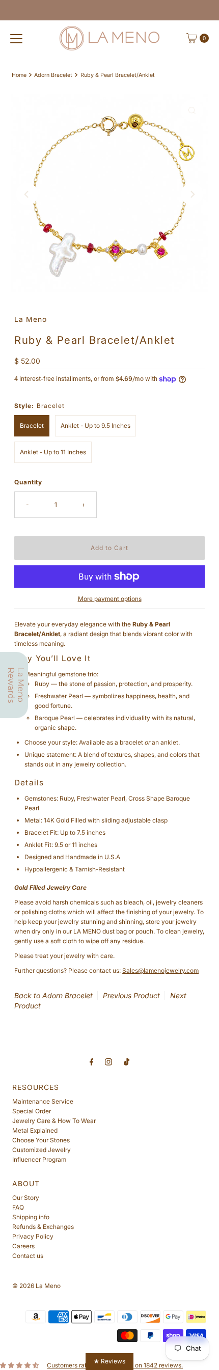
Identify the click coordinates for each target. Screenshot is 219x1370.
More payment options (110, 598)
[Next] (192, 194)
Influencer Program (39, 1159)
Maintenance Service (42, 1101)
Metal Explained (35, 1130)
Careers (23, 1246)
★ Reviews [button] (109, 1361)
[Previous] (27, 194)
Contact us (27, 1255)
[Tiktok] (126, 1061)
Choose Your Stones (41, 1140)
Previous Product (131, 995)
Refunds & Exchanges (43, 1226)
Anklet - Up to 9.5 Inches (95, 425)
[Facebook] (92, 1061)
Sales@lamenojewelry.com (160, 970)
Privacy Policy (32, 1236)
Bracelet (32, 425)
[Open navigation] (16, 38)
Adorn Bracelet (53, 75)
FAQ (18, 1207)
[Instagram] (108, 1061)
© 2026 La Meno (36, 1286)
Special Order (31, 1111)
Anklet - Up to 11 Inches (53, 452)
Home (19, 75)
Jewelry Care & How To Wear (54, 1121)
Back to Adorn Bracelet (53, 995)
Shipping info (30, 1217)
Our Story (25, 1197)
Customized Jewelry (41, 1150)
